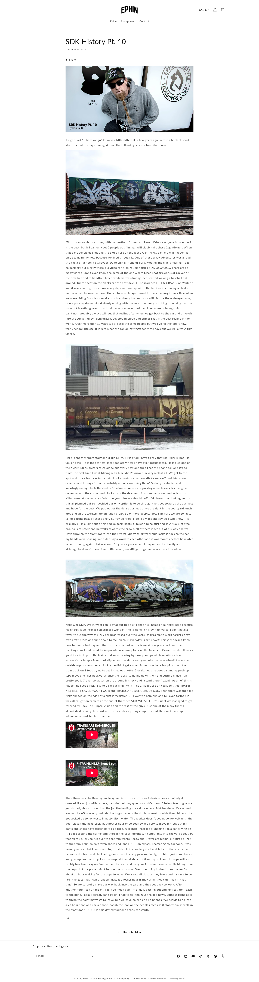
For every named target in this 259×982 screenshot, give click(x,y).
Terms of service (158, 978)
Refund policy (122, 978)
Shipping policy (177, 978)
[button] (36, 10)
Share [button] (72, 59)
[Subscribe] (92, 956)
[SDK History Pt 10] (129, 132)
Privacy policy (140, 978)
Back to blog (132, 932)
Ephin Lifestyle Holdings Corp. (98, 978)
